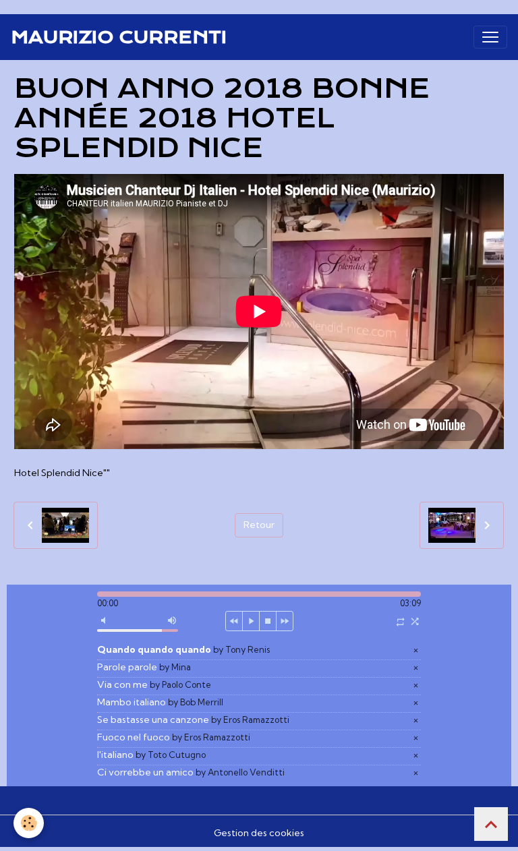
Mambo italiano (160, 702)
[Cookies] (28, 823)
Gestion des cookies (259, 833)
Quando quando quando (183, 649)
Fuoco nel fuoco (173, 737)
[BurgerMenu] (490, 37)
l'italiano (151, 755)
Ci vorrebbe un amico (191, 772)
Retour (259, 525)
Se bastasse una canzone (193, 719)
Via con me (154, 684)
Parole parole (144, 667)
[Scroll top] (491, 824)
